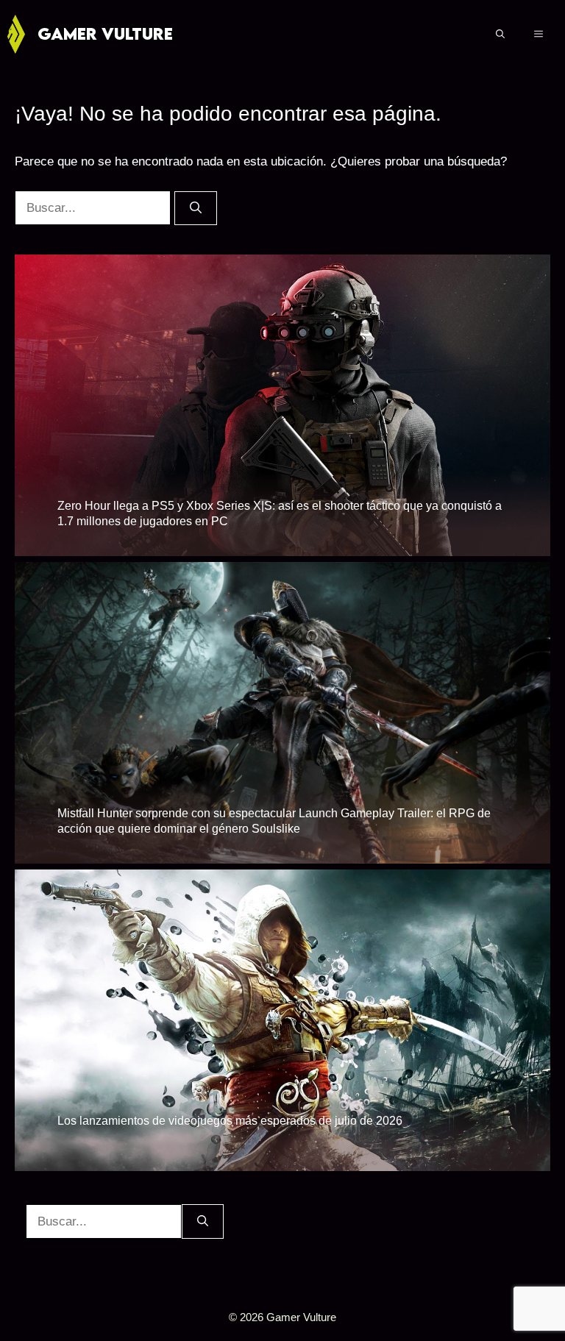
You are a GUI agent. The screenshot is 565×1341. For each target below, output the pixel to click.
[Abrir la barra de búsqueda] (500, 34)
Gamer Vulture (105, 33)
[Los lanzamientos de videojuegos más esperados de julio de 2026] (282, 1160)
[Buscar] (195, 208)
